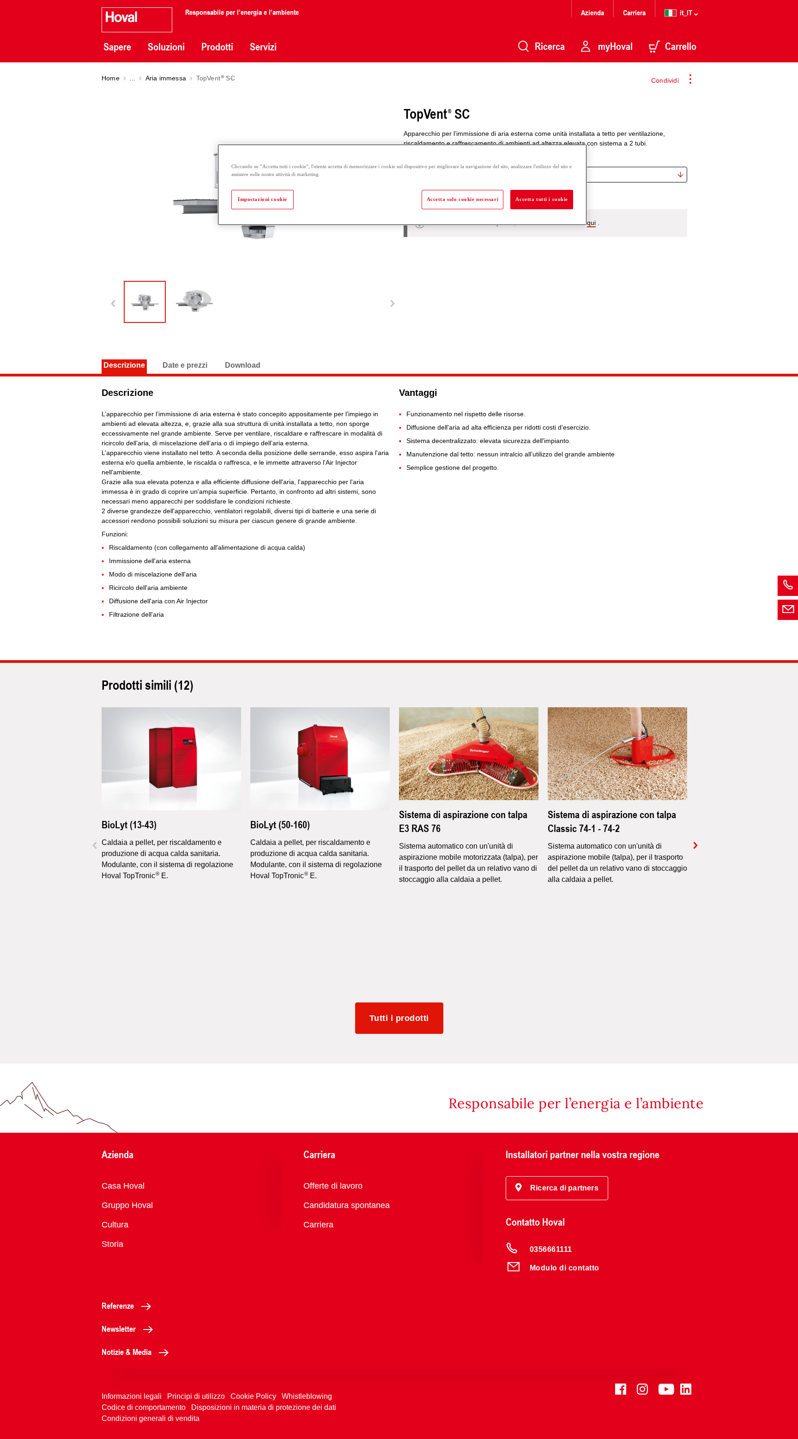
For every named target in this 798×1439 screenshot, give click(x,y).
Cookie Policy (253, 1396)
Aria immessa (165, 78)
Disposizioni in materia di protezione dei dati (263, 1407)
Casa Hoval (123, 1185)
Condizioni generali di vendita (151, 1418)
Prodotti (217, 47)
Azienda (592, 12)
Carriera (634, 12)
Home (111, 78)
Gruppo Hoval (127, 1205)
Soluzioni (166, 47)
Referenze (118, 1305)
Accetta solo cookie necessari (463, 199)
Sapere (117, 47)
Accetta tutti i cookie (541, 199)
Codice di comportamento (144, 1407)
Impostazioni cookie (262, 199)
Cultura (115, 1224)
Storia (112, 1244)
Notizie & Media (126, 1352)
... (132, 78)
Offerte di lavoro (333, 1185)
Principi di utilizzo (196, 1396)
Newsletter (119, 1329)
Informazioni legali (132, 1396)
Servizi (263, 47)
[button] (557, 1188)
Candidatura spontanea (346, 1205)
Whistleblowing (307, 1396)
